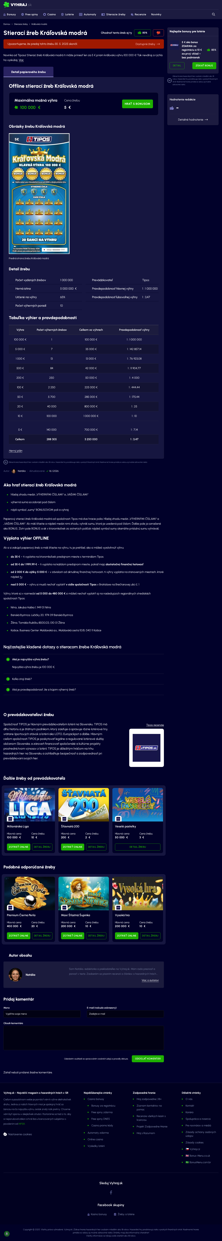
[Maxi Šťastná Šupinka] (83, 893)
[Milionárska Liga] (29, 804)
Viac (21, 60)
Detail (177, 65)
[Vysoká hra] (137, 893)
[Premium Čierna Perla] (29, 893)
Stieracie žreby (115, 14)
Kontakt (190, 1105)
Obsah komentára (13, 1023)
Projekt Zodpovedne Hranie (152, 1126)
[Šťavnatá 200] (83, 804)
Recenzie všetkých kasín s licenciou (151, 1118)
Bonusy (11, 14)
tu (21, 576)
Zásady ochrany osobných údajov (201, 1134)
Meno (6, 1007)
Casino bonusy (96, 1099)
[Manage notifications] (7, 1233)
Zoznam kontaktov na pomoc (149, 1107)
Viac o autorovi (150, 980)
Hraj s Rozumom (146, 1133)
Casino (51, 14)
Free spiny (31, 14)
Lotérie (69, 14)
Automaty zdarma (98, 1132)
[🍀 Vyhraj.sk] (17, 5)
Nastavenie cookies (20, 1134)
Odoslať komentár (148, 1058)
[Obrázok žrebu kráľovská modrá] (39, 193)
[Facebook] (111, 1192)
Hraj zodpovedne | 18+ (149, 1099)
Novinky (156, 14)
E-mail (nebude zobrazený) (102, 1007)
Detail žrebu (42, 846)
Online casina (95, 1139)
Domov (6, 24)
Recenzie (140, 14)
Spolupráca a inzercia (198, 1118)
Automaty (90, 14)
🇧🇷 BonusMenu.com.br (198, 1162)
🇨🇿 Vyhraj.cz (193, 1149)
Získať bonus (204, 65)
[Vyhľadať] (213, 14)
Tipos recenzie (155, 725)
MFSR (22, 1123)
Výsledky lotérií (96, 1146)
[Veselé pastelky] (137, 804)
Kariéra (189, 1112)
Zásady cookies (194, 1142)
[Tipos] (174, 45)
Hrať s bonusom (137, 103)
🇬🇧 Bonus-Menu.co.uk (198, 1155)
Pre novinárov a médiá (198, 1125)
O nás (189, 1099)
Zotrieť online (18, 846)
